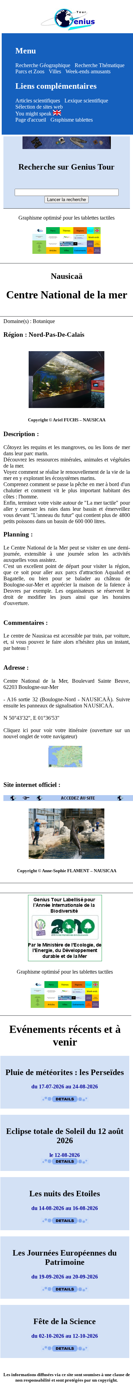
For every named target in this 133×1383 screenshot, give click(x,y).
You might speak (34, 113)
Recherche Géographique (42, 65)
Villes (55, 71)
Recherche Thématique (99, 65)
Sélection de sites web (39, 107)
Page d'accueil (30, 120)
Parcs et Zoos (29, 71)
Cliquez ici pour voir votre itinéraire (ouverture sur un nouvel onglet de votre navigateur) (66, 733)
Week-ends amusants (87, 71)
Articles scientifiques (37, 100)
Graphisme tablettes (71, 120)
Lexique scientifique (86, 100)
